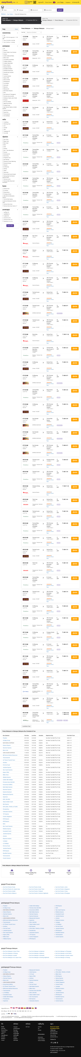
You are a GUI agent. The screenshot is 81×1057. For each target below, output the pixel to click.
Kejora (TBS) (6, 772)
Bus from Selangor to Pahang (10, 953)
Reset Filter (10, 225)
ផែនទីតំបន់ (3, 1038)
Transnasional (6, 757)
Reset (16, 29)
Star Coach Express (7, 770)
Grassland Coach (7, 831)
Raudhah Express (7, 853)
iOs (38, 1028)
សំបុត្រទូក (15, 1036)
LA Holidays (6, 843)
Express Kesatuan (7, 792)
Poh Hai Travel (6, 765)
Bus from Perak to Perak (9, 887)
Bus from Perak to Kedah (9, 891)
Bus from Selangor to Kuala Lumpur (64, 955)
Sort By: (23, 32)
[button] (54, 2)
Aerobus (5, 762)
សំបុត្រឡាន (15, 1026)
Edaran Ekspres (7, 745)
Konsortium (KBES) (7, 784)
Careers (2, 1040)
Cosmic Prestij (59, 984)
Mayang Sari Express (8, 794)
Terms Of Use (53, 1035)
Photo (52, 44)
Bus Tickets (10, 14)
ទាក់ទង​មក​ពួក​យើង (75, 2)
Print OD (58, 142)
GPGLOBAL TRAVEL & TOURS (10, 806)
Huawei (39, 1030)
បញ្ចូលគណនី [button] (40, 2)
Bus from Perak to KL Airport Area (11, 889)
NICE (4, 824)
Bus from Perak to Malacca (9, 893)
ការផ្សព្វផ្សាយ (3, 1031)
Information (40, 1037)
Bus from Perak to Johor (62, 887)
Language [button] (67, 2)
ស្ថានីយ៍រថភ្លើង (16, 1035)
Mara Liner (5, 750)
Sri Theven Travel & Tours (9, 760)
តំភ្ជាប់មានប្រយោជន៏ (53, 1031)
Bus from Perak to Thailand (36, 891)
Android (39, 1026)
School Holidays (41, 1040)
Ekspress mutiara (7, 838)
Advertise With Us (54, 1036)
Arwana (5, 836)
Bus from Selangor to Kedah (10, 955)
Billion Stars (6, 775)
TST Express (6, 814)
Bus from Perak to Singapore (63, 889)
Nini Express (6, 804)
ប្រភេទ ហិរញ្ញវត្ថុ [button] (60, 2)
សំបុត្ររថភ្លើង (15, 1031)
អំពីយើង (2, 1026)
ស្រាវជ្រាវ (60, 10)
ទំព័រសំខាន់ (3, 14)
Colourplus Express (7, 811)
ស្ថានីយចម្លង (15, 1040)
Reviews (48, 44)
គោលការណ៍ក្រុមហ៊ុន (54, 1033)
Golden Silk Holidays (8, 779)
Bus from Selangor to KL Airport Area (12, 957)
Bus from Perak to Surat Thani (36, 889)
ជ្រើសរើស (75, 37)
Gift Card (28, 1026)
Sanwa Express (59, 978)
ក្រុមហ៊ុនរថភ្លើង (16, 1033)
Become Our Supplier (54, 1026)
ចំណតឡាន (15, 1030)
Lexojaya (5, 841)
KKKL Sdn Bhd (6, 799)
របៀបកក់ (2, 1033)
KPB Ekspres (6, 819)
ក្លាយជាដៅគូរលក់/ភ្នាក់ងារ (54, 1028)
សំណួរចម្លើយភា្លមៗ (4, 1035)
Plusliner (5, 738)
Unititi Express (32, 972)
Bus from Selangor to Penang (63, 957)
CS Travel (31, 974)
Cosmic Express (7, 858)
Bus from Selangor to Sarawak (36, 955)
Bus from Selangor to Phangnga (63, 951)
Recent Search (48, 2)
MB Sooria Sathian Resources (10, 755)
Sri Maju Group (6, 740)
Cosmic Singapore (7, 816)
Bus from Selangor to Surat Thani (11, 951)
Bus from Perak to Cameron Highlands (38, 893)
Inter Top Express (33, 996)
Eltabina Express (7, 828)
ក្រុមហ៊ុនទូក (15, 1038)
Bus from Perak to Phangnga (63, 893)
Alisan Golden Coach (8, 801)
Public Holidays (41, 1038)
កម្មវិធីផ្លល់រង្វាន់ (53, 1030)
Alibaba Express (7, 777)
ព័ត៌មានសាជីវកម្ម (4, 1030)
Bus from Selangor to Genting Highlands (39, 957)
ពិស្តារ (48, 46)
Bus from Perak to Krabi (35, 887)
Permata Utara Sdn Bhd (8, 782)
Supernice (5, 797)
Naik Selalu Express (7, 787)
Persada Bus (6, 809)
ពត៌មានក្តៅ (3, 1028)
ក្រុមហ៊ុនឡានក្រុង (16, 1028)
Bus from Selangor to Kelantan (36, 951)
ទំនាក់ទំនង (3, 1036)
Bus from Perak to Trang (61, 891)
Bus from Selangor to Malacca (36, 953)
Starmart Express (7, 748)
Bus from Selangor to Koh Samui (63, 953)
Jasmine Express (7, 767)
